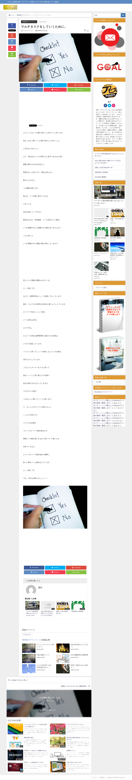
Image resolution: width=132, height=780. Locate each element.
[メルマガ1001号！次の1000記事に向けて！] (38, 669)
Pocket (39, 125)
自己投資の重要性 (100, 177)
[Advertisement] (55, 109)
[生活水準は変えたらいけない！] (72, 648)
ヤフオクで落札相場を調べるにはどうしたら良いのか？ (109, 155)
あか (88, 30)
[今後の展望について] (38, 658)
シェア (12, 27)
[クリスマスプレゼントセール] (70, 729)
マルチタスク (43, 21)
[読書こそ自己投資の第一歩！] (62, 608)
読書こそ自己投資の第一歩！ (104, 167)
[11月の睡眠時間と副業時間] (72, 658)
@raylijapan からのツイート (103, 392)
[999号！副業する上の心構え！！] (72, 669)
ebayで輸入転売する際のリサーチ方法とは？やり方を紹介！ (108, 162)
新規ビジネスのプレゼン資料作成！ (74, 686)
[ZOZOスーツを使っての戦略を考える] (28, 755)
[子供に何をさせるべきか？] (70, 767)
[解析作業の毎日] (28, 742)
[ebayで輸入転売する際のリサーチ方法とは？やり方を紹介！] (47, 609)
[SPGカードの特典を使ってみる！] (28, 767)
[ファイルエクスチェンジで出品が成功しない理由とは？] (28, 729)
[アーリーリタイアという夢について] (38, 648)
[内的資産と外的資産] (77, 607)
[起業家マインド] (70, 755)
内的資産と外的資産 (101, 172)
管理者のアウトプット (29, 21)
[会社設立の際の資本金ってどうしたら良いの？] (70, 742)
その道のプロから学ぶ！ (19, 680)
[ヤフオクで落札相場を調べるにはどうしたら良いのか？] (32, 609)
